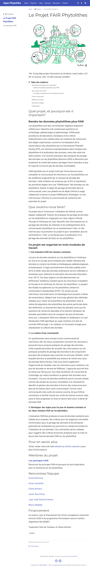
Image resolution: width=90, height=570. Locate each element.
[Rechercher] (78, 3)
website (58, 446)
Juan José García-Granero (41, 499)
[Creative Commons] (58, 561)
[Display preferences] (82, 3)
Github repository (73, 446)
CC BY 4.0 (74, 556)
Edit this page (34, 546)
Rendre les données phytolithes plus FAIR (46, 88)
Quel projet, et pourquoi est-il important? (44, 85)
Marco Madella (35, 505)
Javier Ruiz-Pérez (37, 494)
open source (58, 565)
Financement (36, 106)
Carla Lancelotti (36, 483)
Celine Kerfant (35, 489)
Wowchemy (43, 565)
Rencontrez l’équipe (38, 103)
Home (30, 9)
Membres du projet (37, 100)
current (31, 533)
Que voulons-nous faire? (39, 91)
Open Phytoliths (12, 3)
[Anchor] (47, 114)
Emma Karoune (36, 478)
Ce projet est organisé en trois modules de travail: (48, 93)
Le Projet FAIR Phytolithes (9, 20)
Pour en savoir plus (38, 96)
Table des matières (39, 82)
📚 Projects (9, 14)
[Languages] (86, 3)
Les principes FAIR (9, 25)
